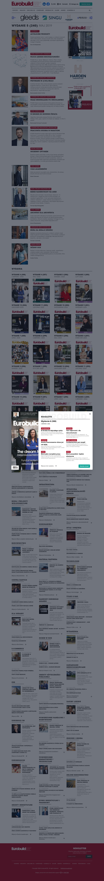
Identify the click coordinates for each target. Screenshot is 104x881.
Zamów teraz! (84, 466)
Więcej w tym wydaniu (49, 466)
